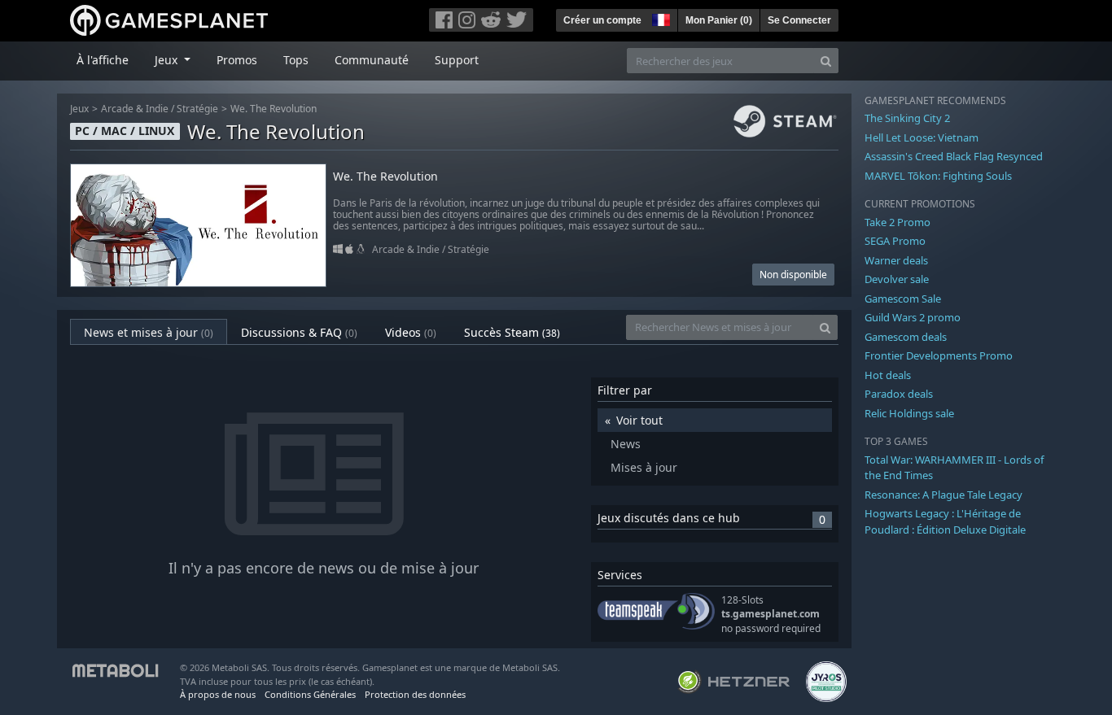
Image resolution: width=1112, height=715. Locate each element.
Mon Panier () (718, 20)
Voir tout (639, 420)
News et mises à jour (148, 332)
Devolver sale (897, 279)
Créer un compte (602, 20)
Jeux (79, 108)
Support (457, 60)
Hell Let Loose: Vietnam (921, 137)
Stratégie (197, 108)
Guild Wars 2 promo (913, 317)
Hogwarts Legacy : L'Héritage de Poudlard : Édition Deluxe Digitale (945, 521)
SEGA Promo (895, 240)
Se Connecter (799, 20)
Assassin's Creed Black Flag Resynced (954, 156)
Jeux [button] (168, 60)
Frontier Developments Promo (939, 355)
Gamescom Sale (903, 298)
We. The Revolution (273, 108)
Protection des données (415, 694)
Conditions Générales (310, 694)
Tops (296, 60)
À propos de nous (218, 694)
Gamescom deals (906, 336)
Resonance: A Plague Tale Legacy (943, 494)
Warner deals (896, 260)
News (626, 443)
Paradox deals (899, 393)
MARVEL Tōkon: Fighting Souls (938, 175)
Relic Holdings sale (909, 413)
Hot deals (888, 375)
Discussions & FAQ (299, 332)
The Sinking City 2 (907, 118)
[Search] (825, 60)
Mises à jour (644, 467)
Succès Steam (512, 332)
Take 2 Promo (897, 222)
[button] (659, 18)
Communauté (372, 60)
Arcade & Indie (135, 108)
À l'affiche (103, 60)
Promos (237, 60)
